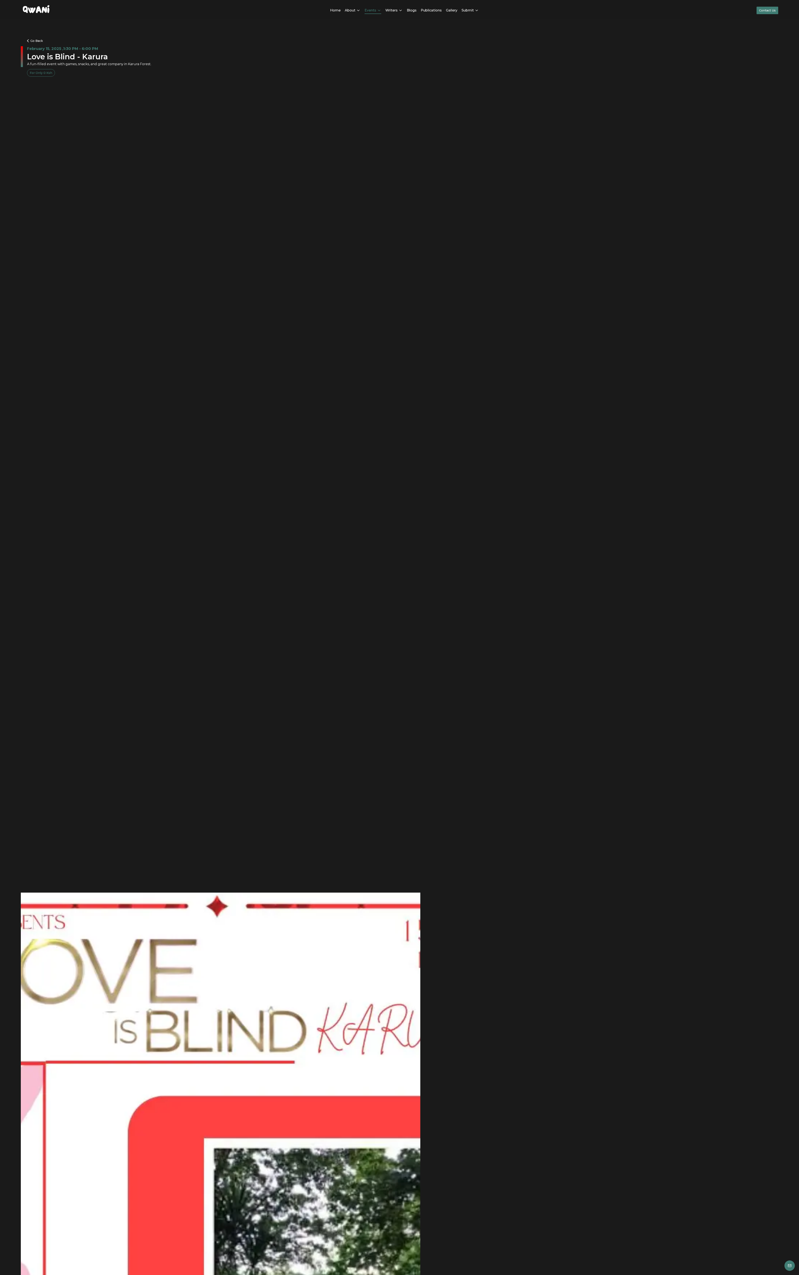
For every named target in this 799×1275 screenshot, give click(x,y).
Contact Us (767, 10)
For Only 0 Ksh (41, 73)
